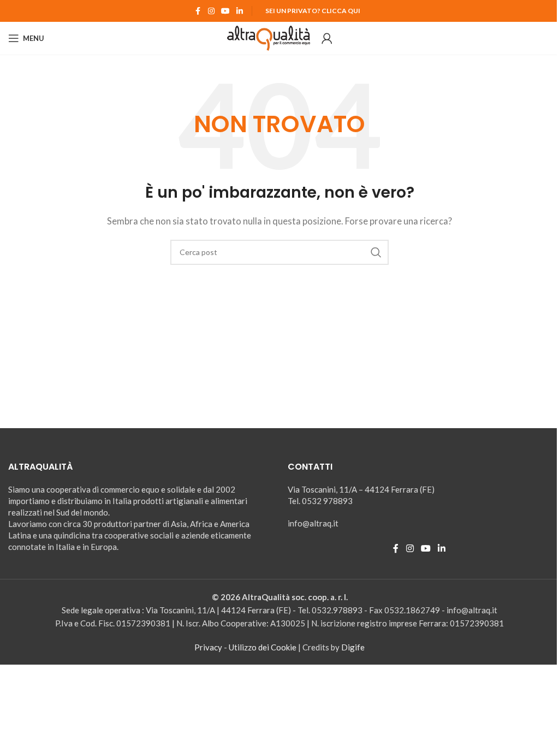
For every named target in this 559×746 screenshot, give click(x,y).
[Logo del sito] (269, 37)
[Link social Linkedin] (239, 11)
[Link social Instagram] (211, 11)
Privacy (208, 647)
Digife (353, 647)
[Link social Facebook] (198, 11)
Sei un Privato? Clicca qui (312, 11)
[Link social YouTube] (225, 11)
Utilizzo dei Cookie (262, 647)
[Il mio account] (327, 38)
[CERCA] (376, 252)
